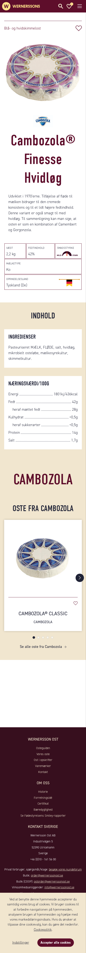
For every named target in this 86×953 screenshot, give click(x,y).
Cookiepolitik (43, 929)
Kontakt (43, 772)
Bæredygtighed (43, 810)
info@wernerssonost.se (59, 887)
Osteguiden (43, 748)
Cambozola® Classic (43, 617)
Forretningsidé (43, 798)
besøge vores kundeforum (65, 869)
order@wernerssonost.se (47, 875)
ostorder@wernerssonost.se (52, 881)
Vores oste (43, 754)
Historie (43, 792)
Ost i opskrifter (43, 760)
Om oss (43, 782)
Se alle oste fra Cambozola (41, 646)
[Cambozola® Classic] (43, 556)
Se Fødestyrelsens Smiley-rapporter (43, 816)
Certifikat (43, 803)
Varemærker (43, 766)
